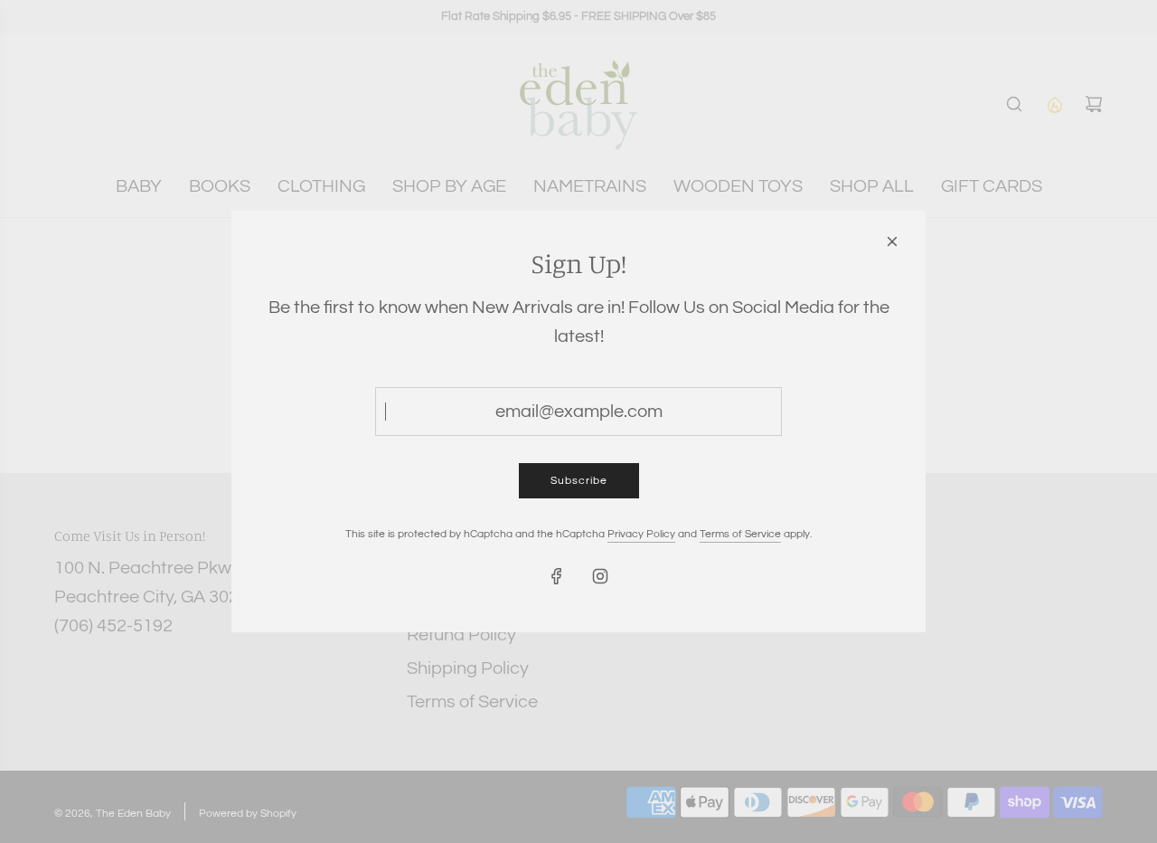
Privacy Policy (641, 534)
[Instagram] (600, 576)
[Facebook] (557, 576)
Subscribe (578, 481)
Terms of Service (740, 534)
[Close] (892, 241)
